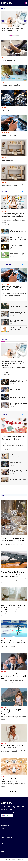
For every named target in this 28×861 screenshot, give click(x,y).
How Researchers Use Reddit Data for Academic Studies (18, 455)
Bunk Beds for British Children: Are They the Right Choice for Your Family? (13, 184)
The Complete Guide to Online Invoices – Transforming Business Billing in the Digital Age (18, 254)
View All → (24, 191)
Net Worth (4, 849)
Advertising (4, 828)
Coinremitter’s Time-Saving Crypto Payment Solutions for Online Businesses (17, 246)
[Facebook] (6, 812)
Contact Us (4, 840)
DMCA (2, 834)
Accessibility (4, 823)
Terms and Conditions (7, 837)
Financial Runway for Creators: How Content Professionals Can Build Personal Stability (12, 574)
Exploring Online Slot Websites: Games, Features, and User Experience (17, 313)
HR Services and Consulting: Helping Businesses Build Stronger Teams (18, 238)
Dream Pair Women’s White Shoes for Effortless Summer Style (12, 59)
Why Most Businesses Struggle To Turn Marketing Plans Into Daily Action (12, 84)
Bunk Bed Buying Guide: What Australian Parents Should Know (12, 159)
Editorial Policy (5, 825)
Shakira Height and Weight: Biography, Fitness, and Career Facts (12, 711)
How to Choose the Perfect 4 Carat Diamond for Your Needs (14, 109)
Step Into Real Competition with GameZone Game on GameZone (13, 641)
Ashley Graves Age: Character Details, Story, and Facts (12, 746)
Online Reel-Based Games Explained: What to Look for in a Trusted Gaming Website (18, 305)
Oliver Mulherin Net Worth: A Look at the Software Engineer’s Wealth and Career (13, 676)
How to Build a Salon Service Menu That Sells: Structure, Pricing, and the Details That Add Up (18, 404)
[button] (2, 21)
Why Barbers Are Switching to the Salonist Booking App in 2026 (13, 29)
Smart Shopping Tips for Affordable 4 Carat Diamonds (17, 463)
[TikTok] (15, 812)
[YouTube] (13, 812)
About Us (3, 820)
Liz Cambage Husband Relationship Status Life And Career (18, 328)
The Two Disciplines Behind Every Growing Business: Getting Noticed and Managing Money (13, 214)
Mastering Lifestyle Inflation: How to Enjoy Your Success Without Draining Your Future (13, 607)
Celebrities (4, 846)
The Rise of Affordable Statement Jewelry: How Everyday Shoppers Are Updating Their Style (13, 438)
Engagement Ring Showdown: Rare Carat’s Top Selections (14, 780)
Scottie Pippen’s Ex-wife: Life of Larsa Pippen (18, 320)
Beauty (3, 843)
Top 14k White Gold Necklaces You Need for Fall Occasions (18, 388)
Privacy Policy (4, 832)
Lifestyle (3, 851)
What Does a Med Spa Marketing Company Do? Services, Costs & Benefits (13, 363)
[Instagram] (8, 812)
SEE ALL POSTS (14, 791)
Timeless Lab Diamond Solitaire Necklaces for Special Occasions (12, 539)
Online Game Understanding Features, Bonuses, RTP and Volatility (12, 134)
